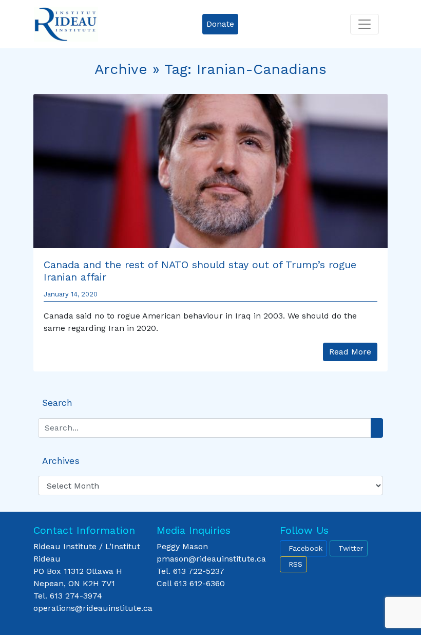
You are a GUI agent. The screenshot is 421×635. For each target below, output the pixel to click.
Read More (350, 352)
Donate (220, 24)
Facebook (305, 548)
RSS (295, 564)
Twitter (350, 548)
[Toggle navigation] (364, 24)
